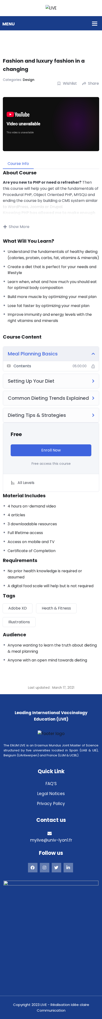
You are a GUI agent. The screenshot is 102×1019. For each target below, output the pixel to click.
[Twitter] (56, 867)
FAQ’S (51, 783)
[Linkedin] (68, 867)
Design (28, 79)
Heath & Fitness (56, 608)
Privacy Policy (51, 803)
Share (93, 83)
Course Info (18, 163)
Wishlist (70, 83)
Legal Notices (51, 793)
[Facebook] (32, 867)
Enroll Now (51, 450)
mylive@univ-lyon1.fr (51, 840)
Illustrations (19, 622)
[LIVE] (51, 8)
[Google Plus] (44, 867)
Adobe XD (17, 608)
